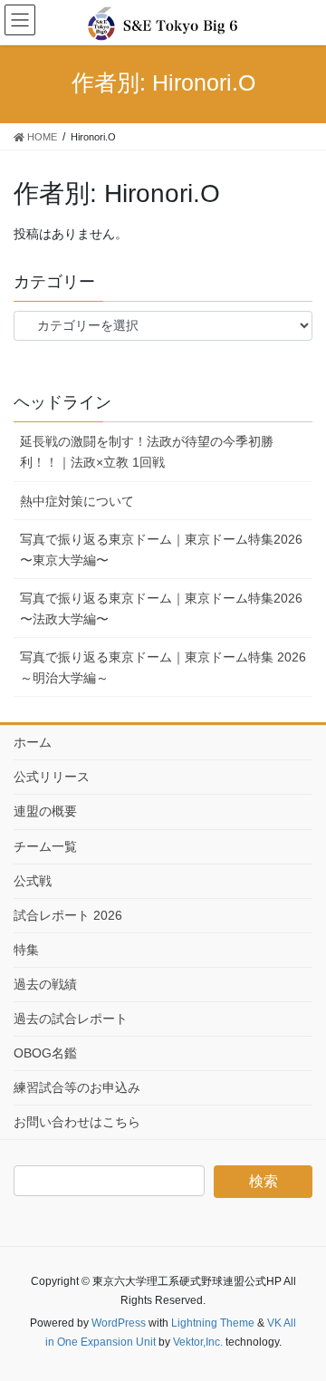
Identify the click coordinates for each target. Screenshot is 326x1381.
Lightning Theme (212, 1323)
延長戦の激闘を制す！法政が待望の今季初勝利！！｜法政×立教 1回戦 (146, 451)
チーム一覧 (45, 846)
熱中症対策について (77, 501)
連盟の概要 (45, 811)
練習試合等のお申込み (77, 1087)
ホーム (33, 742)
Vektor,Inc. (198, 1342)
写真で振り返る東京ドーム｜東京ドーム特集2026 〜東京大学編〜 (161, 549)
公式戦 (33, 881)
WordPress (118, 1323)
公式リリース (52, 776)
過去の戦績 (45, 984)
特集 (26, 949)
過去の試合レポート (71, 1018)
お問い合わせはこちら (77, 1122)
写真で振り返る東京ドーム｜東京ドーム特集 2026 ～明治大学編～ (163, 667)
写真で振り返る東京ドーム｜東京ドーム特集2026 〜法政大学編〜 (161, 608)
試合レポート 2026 (68, 915)
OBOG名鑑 (45, 1053)
